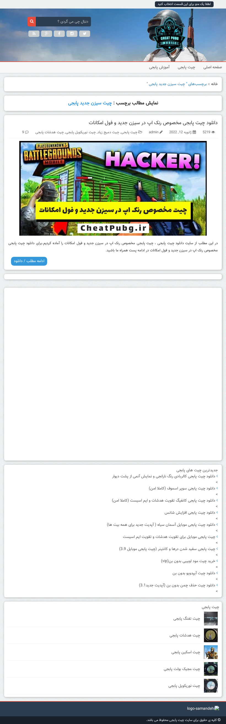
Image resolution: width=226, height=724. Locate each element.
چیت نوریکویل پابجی (81, 132)
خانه (214, 84)
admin (153, 132)
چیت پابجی (186, 67)
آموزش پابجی (159, 67)
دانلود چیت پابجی (170, 243)
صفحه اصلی (212, 67)
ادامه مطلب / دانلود (29, 261)
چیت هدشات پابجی (49, 132)
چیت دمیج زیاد (108, 132)
